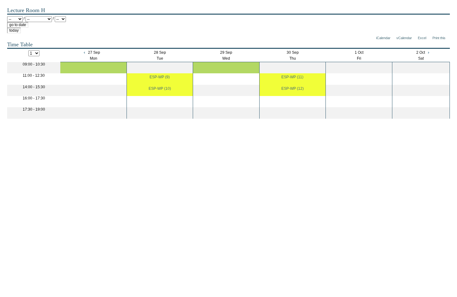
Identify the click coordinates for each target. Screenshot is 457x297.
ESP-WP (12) (292, 88)
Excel (422, 38)
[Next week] (428, 52)
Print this (438, 38)
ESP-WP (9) (160, 77)
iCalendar (383, 38)
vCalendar (404, 38)
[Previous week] (84, 52)
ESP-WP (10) (160, 88)
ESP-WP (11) (292, 77)
